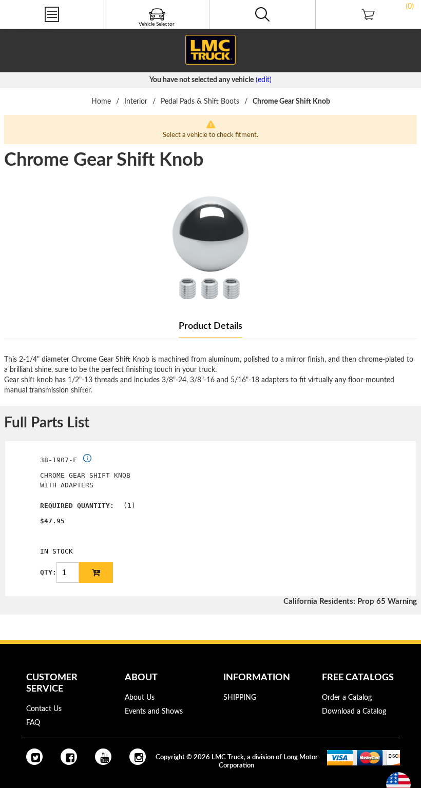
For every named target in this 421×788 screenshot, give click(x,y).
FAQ (33, 722)
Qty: (48, 572)
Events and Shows (154, 711)
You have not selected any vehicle (201, 80)
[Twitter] (34, 756)
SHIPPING (239, 697)
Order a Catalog (347, 697)
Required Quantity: (77, 505)
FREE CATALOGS (27, 30)
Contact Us (44, 709)
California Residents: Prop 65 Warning (350, 601)
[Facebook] (69, 756)
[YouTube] (103, 756)
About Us (140, 697)
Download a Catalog (354, 711)
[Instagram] (137, 756)
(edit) (264, 80)
